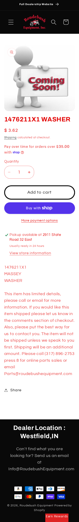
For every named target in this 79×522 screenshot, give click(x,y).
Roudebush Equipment (37, 505)
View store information (30, 253)
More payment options (39, 220)
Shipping (10, 137)
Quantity (11, 161)
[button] (11, 22)
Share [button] (15, 390)
